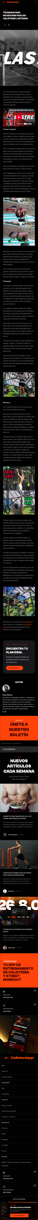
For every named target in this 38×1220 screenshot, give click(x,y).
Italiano (28, 1162)
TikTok (4, 1134)
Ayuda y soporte (7, 1105)
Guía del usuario (7, 1077)
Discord (4, 1151)
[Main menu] (35, 2)
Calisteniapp (28, 622)
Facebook (5, 1145)
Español (10, 1162)
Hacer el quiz (14, 668)
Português (5, 1165)
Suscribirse (9, 749)
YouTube (4, 1128)
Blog (3, 1088)
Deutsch (16, 1162)
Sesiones (5, 1071)
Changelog (5, 1094)
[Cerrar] (34, 1204)
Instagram (5, 1139)
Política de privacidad (9, 1111)
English (4, 1162)
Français (22, 1162)
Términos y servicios (8, 1117)
